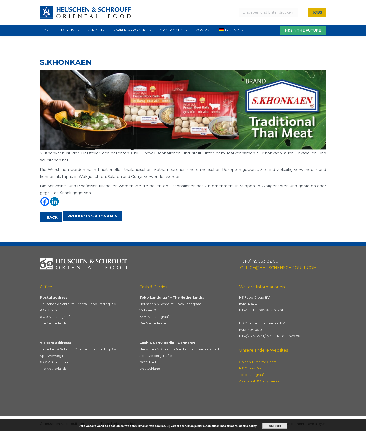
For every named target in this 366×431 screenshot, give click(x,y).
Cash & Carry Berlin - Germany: (167, 343)
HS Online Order (252, 368)
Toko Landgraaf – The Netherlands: (171, 297)
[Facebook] (44, 201)
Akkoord (275, 425)
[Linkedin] (54, 201)
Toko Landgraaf (251, 375)
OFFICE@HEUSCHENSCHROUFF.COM (278, 267)
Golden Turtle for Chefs (257, 362)
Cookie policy (248, 426)
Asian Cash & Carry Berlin (259, 381)
